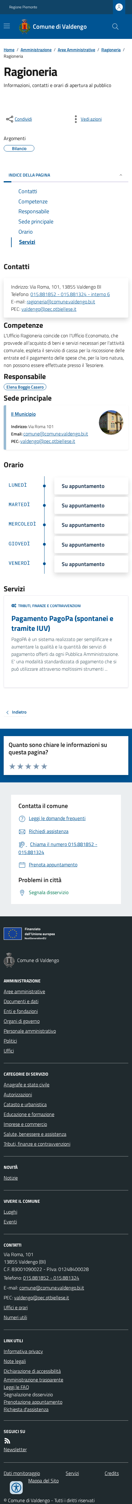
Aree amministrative (24, 991)
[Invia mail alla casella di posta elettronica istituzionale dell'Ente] (51, 1288)
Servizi (72, 1473)
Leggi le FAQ (16, 1387)
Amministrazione (36, 49)
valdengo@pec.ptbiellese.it (48, 309)
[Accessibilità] (16, 1488)
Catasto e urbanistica (25, 1104)
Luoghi (10, 1211)
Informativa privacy (23, 1351)
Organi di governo (22, 1021)
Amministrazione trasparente (33, 1379)
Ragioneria (111, 49)
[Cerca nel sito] (113, 26)
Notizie (11, 1177)
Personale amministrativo (30, 1031)
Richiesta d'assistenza (26, 1409)
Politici (10, 1040)
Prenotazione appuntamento (33, 1402)
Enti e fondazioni (21, 1011)
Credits (112, 1473)
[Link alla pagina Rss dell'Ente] (7, 1440)
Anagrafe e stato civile (26, 1084)
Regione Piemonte (23, 7)
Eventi (10, 1221)
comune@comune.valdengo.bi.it (55, 433)
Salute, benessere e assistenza (35, 1134)
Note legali (15, 1361)
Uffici (9, 1050)
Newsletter (15, 1449)
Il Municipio (23, 414)
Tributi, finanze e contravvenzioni (37, 1144)
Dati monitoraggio (22, 1473)
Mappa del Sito (43, 1480)
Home (9, 49)
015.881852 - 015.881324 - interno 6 (70, 294)
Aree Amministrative (76, 49)
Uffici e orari (16, 1307)
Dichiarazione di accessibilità (32, 1371)
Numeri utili (15, 1317)
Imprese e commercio (25, 1124)
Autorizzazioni (18, 1094)
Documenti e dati (21, 1001)
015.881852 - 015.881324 (51, 1277)
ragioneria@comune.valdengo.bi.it (61, 301)
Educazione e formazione (29, 1114)
